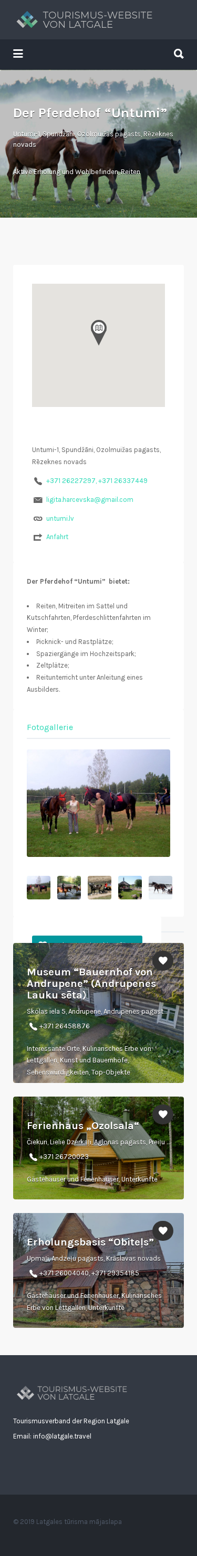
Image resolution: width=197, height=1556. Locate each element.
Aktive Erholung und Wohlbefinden (65, 172)
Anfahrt (57, 537)
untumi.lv (60, 518)
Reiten (130, 172)
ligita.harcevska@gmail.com (89, 499)
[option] (98, 803)
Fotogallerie (50, 727)
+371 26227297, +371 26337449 (97, 481)
